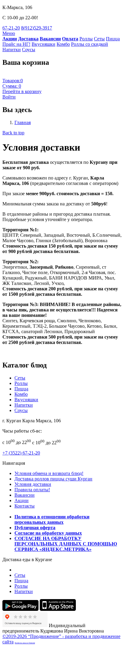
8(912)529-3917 (36, 27)
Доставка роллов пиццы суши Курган (53, 478)
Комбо (63, 44)
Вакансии (24, 495)
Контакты (24, 505)
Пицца (113, 38)
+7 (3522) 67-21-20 (21, 452)
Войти (9, 96)
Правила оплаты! (32, 489)
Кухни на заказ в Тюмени (25, 643)
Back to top (13, 132)
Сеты (99, 38)
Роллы (86, 38)
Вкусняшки (43, 44)
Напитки (11, 49)
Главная (22, 122)
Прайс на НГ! (16, 44)
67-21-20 (11, 27)
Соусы (28, 49)
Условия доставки (32, 484)
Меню (8, 33)
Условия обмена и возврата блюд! (48, 473)
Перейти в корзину (22, 91)
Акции (21, 500)
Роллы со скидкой (89, 44)
